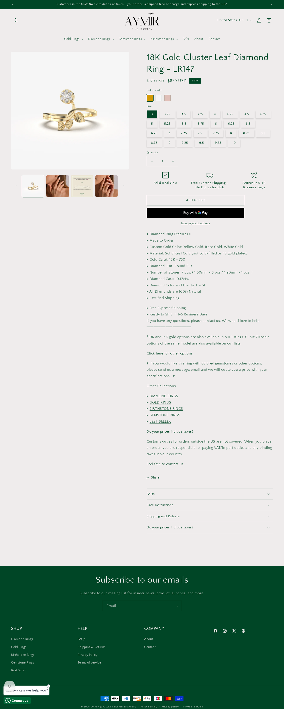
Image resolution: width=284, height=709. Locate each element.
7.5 (200, 133)
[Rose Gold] (167, 98)
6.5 (248, 124)
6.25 (231, 124)
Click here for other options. (170, 353)
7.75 (216, 133)
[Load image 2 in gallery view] (57, 186)
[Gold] (150, 98)
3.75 (200, 114)
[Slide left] (16, 186)
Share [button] (155, 477)
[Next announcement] (271, 4)
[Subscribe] (177, 606)
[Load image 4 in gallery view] (106, 186)
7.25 (184, 133)
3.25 (167, 114)
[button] (16, 20)
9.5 (201, 143)
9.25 (184, 143)
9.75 (218, 143)
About (148, 639)
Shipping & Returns (92, 647)
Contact (150, 647)
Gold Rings (18, 647)
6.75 (154, 133)
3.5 (183, 114)
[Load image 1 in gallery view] (33, 186)
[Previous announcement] (13, 4)
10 (234, 143)
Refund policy (149, 706)
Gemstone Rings (22, 662)
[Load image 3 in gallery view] (82, 186)
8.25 (246, 133)
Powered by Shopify (124, 706)
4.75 (263, 114)
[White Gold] (159, 98)
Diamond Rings (22, 639)
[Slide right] (124, 186)
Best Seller (18, 670)
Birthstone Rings (23, 655)
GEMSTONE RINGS (165, 415)
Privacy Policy (87, 655)
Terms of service (89, 662)
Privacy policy (170, 706)
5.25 (167, 124)
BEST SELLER (160, 421)
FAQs (81, 639)
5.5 (184, 124)
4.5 (247, 114)
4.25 (230, 114)
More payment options (195, 223)
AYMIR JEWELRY (101, 706)
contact (172, 464)
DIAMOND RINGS (164, 396)
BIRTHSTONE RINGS (166, 409)
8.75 (154, 143)
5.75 (201, 124)
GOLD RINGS (160, 402)
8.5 (263, 133)
